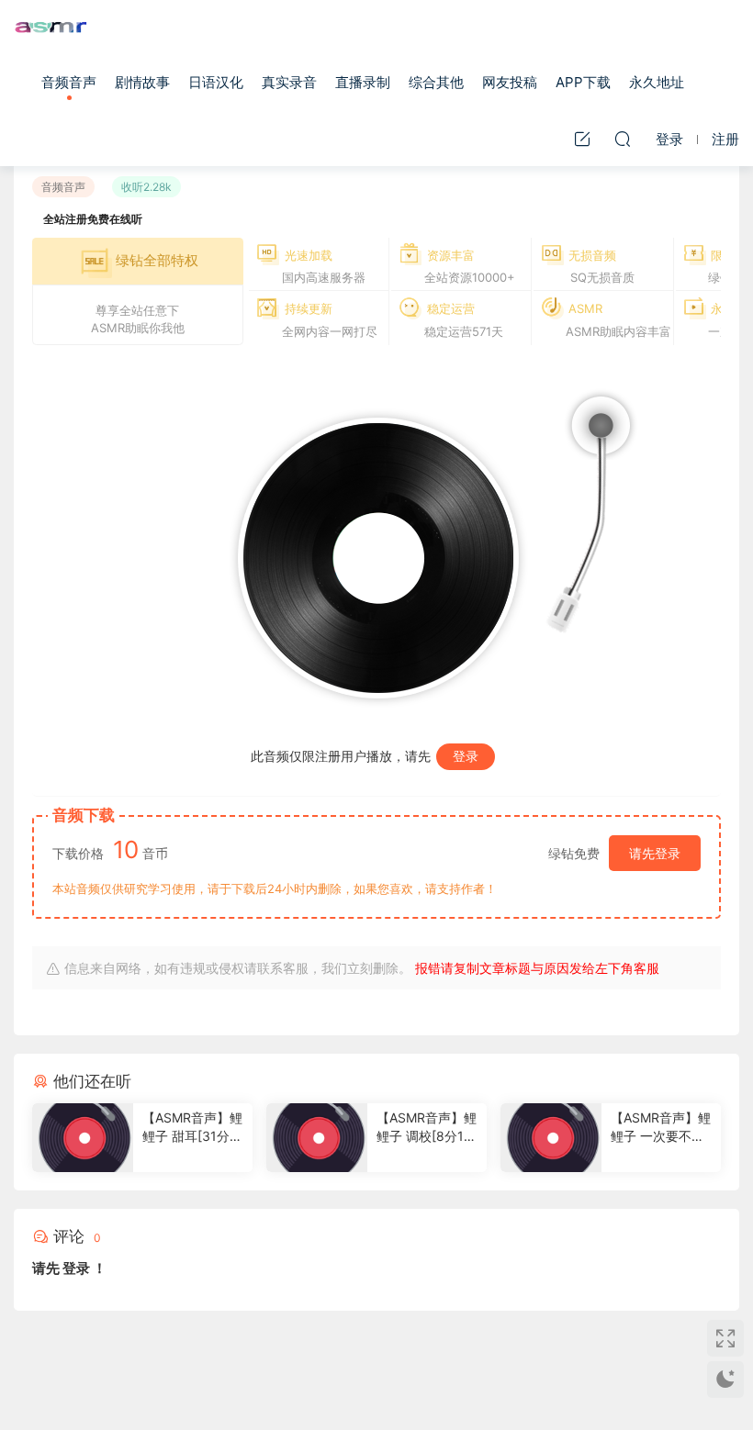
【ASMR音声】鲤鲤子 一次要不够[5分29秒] (661, 1127)
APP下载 (583, 82)
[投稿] (582, 138)
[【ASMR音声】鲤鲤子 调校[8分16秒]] (316, 1137)
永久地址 (656, 82)
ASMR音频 (50, 27)
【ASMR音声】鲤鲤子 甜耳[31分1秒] (192, 1127)
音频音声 (68, 82)
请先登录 (654, 853)
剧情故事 (142, 82)
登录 (465, 756)
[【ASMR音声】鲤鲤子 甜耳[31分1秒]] (82, 1137)
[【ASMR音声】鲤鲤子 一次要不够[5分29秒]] (550, 1137)
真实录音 (289, 82)
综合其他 (436, 82)
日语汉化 (215, 82)
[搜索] (622, 138)
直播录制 (362, 82)
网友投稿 (509, 82)
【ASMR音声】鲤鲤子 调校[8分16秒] (426, 1127)
